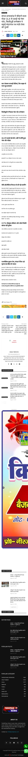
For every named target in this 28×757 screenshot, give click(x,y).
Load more (13, 607)
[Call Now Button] (26, 746)
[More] (22, 35)
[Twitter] (11, 35)
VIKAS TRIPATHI (8, 31)
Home (3, 9)
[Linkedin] (18, 35)
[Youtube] (19, 363)
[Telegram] (11, 363)
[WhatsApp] (15, 35)
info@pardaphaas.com (13, 732)
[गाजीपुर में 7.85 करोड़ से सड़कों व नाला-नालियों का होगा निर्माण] (5, 592)
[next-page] (5, 403)
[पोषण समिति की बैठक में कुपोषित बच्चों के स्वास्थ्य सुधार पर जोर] (5, 584)
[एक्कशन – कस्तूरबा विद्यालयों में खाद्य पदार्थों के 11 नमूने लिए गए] (5, 576)
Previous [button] (3, 488)
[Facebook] (8, 35)
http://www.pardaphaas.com (14, 354)
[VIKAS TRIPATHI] (3, 31)
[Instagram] (10, 742)
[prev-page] (3, 403)
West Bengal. (8, 9)
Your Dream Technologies (17, 755)
